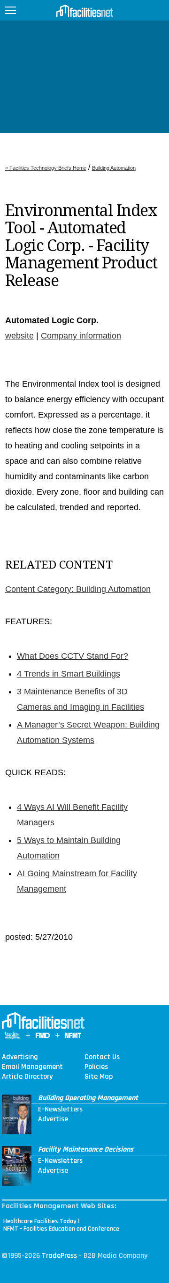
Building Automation (114, 168)
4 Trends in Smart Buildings (68, 673)
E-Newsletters (60, 1109)
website (19, 335)
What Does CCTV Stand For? (72, 656)
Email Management (32, 1067)
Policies (96, 1067)
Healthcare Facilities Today (40, 1221)
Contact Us (102, 1057)
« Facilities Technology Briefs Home (45, 168)
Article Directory (27, 1077)
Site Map (98, 1077)
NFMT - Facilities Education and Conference (61, 1228)
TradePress (59, 1256)
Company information (81, 335)
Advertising (20, 1057)
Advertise (53, 1119)
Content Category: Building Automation (78, 589)
